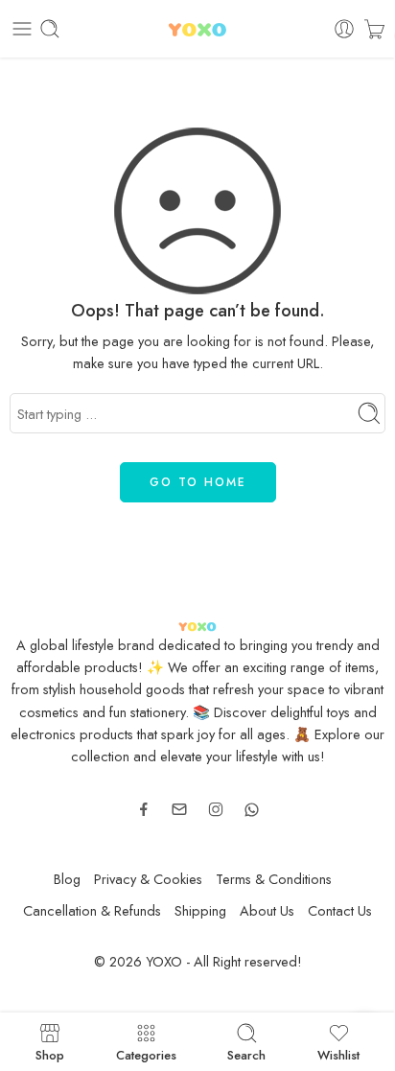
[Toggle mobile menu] (22, 28)
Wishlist (338, 1053)
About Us (267, 910)
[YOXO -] (197, 29)
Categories (146, 1053)
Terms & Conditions (274, 879)
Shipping (200, 910)
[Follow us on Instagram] (215, 809)
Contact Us (340, 910)
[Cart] (374, 28)
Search (246, 1053)
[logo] (197, 624)
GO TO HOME (198, 482)
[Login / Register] (344, 28)
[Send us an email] (179, 809)
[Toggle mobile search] (49, 28)
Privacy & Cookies (148, 879)
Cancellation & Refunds (92, 910)
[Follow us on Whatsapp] (252, 810)
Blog (67, 879)
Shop (49, 1053)
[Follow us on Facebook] (143, 809)
